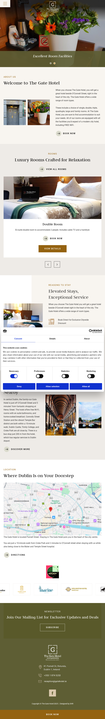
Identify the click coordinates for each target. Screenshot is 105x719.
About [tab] (87, 338)
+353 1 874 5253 (52, 675)
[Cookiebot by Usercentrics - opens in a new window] (91, 331)
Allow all (86, 386)
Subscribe (52, 627)
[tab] (51, 63)
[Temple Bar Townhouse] (7, 589)
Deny (19, 386)
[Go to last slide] (48, 264)
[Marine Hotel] (31, 589)
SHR (71, 704)
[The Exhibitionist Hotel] (93, 589)
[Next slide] (57, 264)
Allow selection (52, 386)
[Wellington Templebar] (62, 589)
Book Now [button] (52, 714)
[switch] (39, 376)
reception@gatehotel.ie (55, 681)
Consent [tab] (18, 338)
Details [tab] (52, 338)
